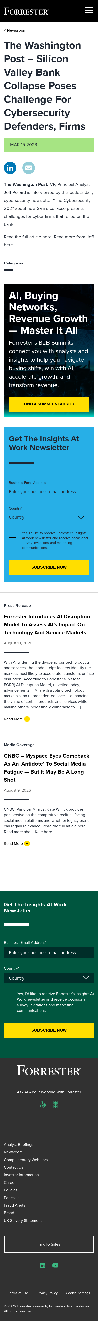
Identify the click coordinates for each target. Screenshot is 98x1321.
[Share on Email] (28, 168)
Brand (9, 1212)
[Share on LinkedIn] (10, 168)
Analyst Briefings (18, 1144)
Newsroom (13, 1152)
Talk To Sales (49, 1244)
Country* (15, 508)
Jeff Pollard (15, 192)
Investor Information (21, 1174)
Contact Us (13, 1167)
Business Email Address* (28, 482)
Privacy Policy (47, 1293)
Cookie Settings (78, 1293)
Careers (10, 1182)
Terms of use (18, 1293)
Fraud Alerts (14, 1205)
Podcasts (11, 1197)
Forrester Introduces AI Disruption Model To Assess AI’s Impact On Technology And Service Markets (47, 624)
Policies (10, 1190)
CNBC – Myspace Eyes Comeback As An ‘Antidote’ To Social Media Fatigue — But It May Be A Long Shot (46, 768)
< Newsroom (15, 30)
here (47, 237)
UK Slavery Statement (23, 1220)
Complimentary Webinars (26, 1159)
